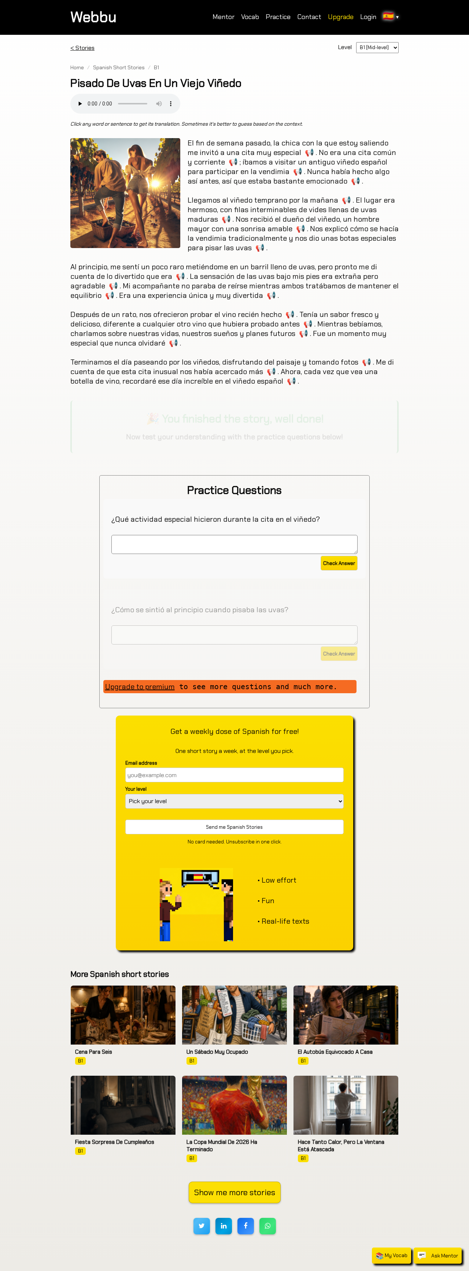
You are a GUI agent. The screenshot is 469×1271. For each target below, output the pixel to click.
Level (346, 47)
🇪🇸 (391, 16)
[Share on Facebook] (245, 1226)
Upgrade (341, 16)
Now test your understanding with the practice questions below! (234, 436)
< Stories (82, 48)
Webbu (93, 16)
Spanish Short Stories (119, 67)
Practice (278, 16)
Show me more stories (234, 1192)
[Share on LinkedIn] (223, 1226)
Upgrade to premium (140, 686)
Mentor (223, 16)
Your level (136, 789)
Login (368, 16)
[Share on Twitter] (201, 1226)
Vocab (250, 16)
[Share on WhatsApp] (267, 1226)
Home (77, 67)
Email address (141, 763)
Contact (309, 16)
